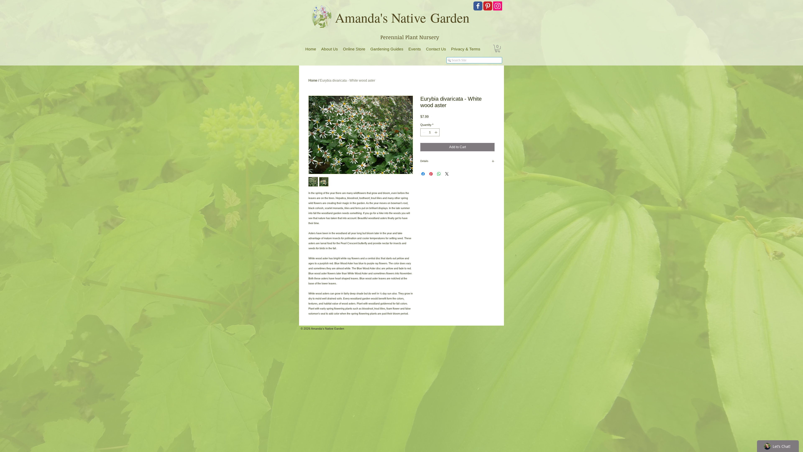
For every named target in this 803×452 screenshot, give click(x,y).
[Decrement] (423, 132)
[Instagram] (497, 5)
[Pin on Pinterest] (430, 173)
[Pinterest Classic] (487, 5)
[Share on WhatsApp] (438, 173)
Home (312, 80)
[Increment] (436, 132)
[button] (497, 48)
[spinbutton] (430, 132)
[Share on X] (446, 173)
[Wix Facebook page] (477, 5)
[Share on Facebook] (423, 173)
